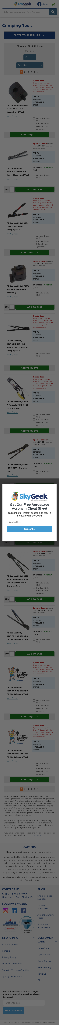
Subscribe (29, 529)
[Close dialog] (53, 487)
